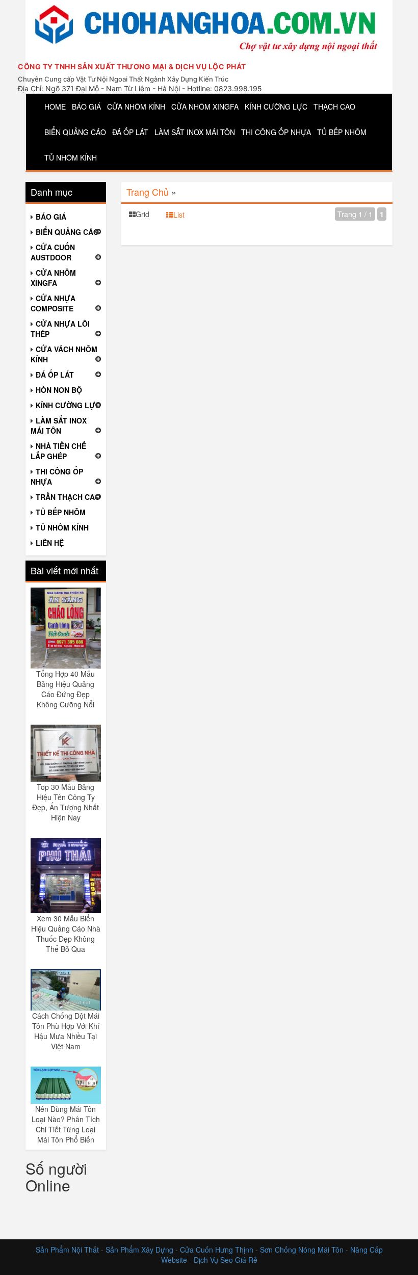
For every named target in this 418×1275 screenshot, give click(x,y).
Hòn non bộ (59, 390)
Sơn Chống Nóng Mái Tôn (302, 1249)
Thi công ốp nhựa (276, 132)
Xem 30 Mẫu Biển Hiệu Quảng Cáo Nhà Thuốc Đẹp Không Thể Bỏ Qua (65, 933)
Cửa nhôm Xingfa (205, 106)
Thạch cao (334, 106)
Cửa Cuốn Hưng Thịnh (216, 1249)
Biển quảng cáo (75, 132)
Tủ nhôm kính (70, 157)
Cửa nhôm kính (136, 106)
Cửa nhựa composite (53, 303)
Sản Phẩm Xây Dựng (140, 1249)
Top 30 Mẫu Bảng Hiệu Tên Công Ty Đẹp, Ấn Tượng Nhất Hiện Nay (65, 802)
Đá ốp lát (130, 132)
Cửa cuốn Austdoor (53, 252)
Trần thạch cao (68, 497)
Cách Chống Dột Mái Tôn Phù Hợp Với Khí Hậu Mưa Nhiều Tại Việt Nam (65, 1031)
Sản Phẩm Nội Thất (67, 1249)
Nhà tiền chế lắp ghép (58, 451)
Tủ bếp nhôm (342, 132)
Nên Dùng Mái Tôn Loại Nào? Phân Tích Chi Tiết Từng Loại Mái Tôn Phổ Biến (66, 1124)
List (179, 214)
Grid (142, 214)
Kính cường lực (276, 106)
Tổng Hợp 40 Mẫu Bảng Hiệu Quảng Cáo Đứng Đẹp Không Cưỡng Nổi (65, 689)
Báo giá (86, 106)
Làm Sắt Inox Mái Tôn (194, 132)
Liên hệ (50, 543)
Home (55, 106)
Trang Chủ (147, 191)
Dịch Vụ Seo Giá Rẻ (225, 1260)
